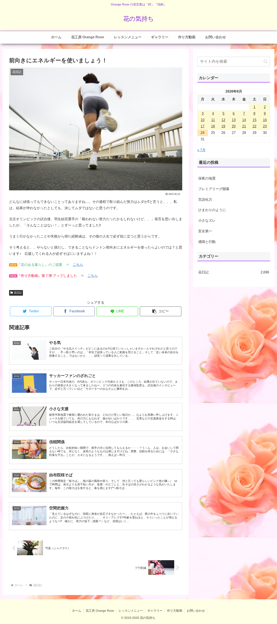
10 (203, 120)
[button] (160, 311)
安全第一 (205, 231)
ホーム (76, 610)
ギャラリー (155, 610)
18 (213, 126)
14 (244, 120)
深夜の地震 (207, 178)
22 (254, 126)
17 (203, 126)
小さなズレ (207, 220)
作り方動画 (174, 610)
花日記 (18, 292)
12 (223, 120)
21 (244, 126)
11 (213, 120)
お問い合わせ (196, 610)
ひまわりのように (212, 210)
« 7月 (201, 150)
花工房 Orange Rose (100, 610)
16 (265, 120)
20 (234, 126)
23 (265, 126)
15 (254, 120)
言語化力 (205, 199)
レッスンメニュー (131, 610)
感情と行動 (207, 242)
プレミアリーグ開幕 (213, 189)
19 (223, 126)
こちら (78, 264)
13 (234, 120)
